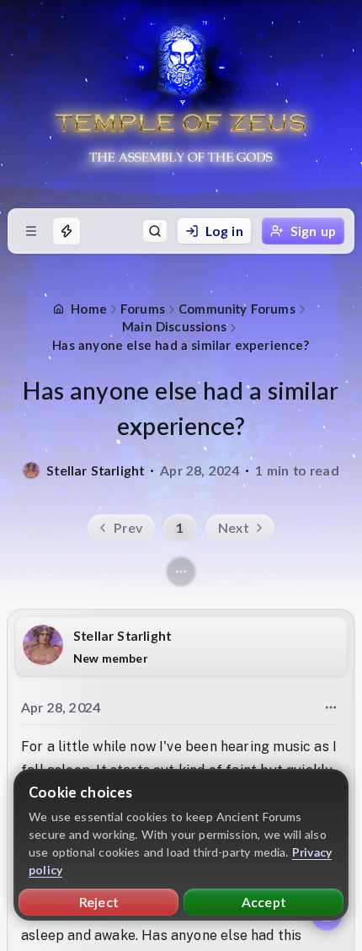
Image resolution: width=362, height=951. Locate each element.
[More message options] (330, 707)
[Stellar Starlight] (31, 470)
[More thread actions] (181, 571)
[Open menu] (31, 231)
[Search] (155, 231)
